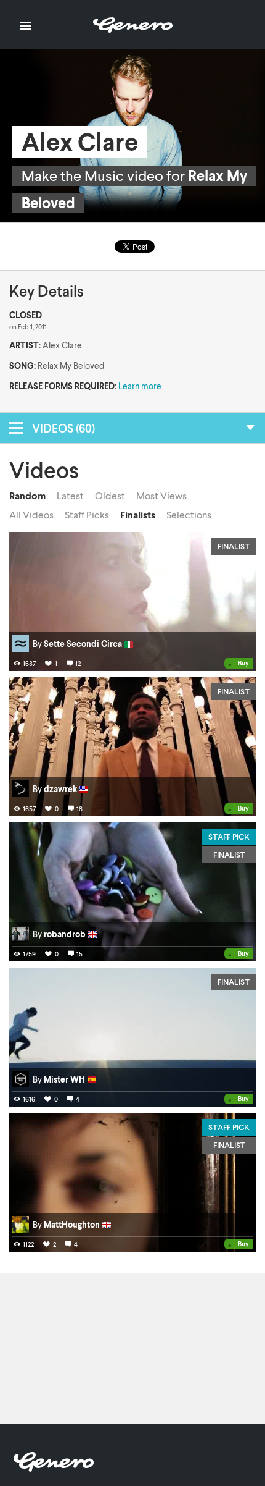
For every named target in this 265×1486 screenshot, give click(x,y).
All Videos (31, 515)
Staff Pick (229, 837)
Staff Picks (87, 515)
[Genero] (54, 1468)
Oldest (110, 495)
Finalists (137, 515)
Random (27, 495)
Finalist (234, 546)
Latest (70, 495)
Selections (188, 515)
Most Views (161, 495)
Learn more (139, 386)
